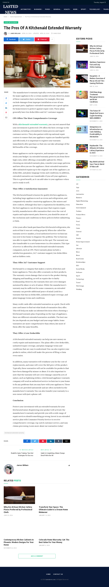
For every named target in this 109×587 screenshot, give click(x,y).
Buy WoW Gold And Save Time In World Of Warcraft (97, 164)
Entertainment (81, 208)
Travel (78, 282)
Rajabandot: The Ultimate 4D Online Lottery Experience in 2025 (97, 149)
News (75, 9)
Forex (47, 9)
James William (15, 33)
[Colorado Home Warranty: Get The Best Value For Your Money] (54, 528)
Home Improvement (11, 22)
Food (78, 221)
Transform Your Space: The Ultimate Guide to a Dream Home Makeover (53, 509)
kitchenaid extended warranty (33, 124)
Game (78, 228)
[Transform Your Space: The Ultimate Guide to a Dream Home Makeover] (54, 495)
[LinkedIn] (6, 107)
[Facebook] (6, 98)
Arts (77, 191)
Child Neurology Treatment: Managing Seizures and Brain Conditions (97, 97)
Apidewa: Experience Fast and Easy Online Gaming (97, 64)
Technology (94, 9)
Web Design (80, 286)
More (78, 252)
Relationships (80, 262)
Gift (77, 235)
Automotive (26, 9)
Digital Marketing (82, 201)
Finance (78, 218)
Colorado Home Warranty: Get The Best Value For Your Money (54, 540)
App (77, 187)
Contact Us (6, 2)
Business (37, 9)
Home (48, 574)
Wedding (79, 289)
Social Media (80, 269)
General (56, 9)
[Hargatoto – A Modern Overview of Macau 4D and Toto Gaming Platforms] (82, 79)
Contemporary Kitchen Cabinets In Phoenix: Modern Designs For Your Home (19, 542)
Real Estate (80, 259)
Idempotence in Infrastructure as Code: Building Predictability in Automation (96, 132)
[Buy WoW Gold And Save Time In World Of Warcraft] (82, 164)
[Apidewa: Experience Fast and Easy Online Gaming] (82, 65)
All (77, 184)
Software (79, 272)
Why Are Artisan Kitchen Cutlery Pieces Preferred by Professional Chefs (18, 509)
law (77, 245)
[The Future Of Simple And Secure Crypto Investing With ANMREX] (82, 113)
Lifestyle (79, 248)
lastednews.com (50, 579)
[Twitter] (6, 103)
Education (79, 204)
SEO (77, 265)
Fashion (78, 211)
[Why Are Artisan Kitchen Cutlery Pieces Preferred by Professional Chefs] (19, 495)
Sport (83, 9)
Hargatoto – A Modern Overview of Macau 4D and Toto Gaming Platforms (97, 79)
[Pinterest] (6, 112)
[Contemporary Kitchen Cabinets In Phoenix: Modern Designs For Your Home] (19, 528)
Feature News (80, 215)
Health (67, 9)
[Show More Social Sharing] (52, 39)
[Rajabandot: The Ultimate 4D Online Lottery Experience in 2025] (82, 148)
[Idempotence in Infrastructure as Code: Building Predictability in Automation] (82, 129)
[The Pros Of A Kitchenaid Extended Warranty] (37, 65)
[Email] (6, 117)
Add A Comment (37, 556)
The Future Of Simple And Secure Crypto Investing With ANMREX (97, 114)
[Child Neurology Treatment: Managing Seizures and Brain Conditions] (82, 95)
